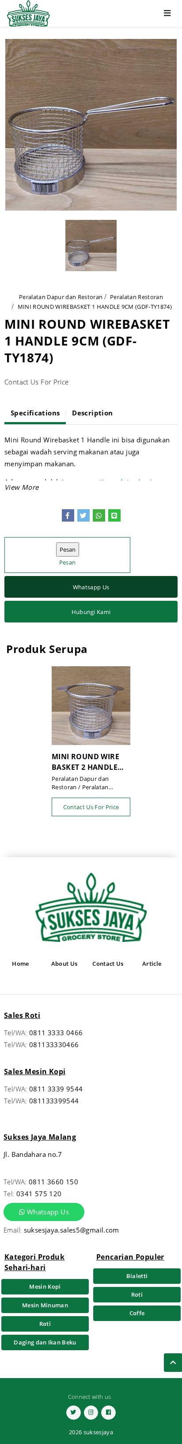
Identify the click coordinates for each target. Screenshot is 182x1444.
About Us (64, 964)
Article (151, 964)
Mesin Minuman (45, 1305)
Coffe (137, 1313)
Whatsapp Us (91, 587)
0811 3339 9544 (56, 1088)
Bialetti (137, 1276)
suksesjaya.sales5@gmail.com (71, 1229)
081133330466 (54, 1044)
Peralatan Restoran (136, 297)
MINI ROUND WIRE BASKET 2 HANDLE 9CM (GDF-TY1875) (85, 762)
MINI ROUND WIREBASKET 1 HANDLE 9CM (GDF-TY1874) (95, 307)
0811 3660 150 (53, 1181)
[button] (21, 487)
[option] (91, 125)
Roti (45, 1324)
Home (20, 964)
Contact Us (107, 964)
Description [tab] (92, 412)
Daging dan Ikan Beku (45, 1342)
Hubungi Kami (91, 612)
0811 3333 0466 (56, 1032)
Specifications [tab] (35, 412)
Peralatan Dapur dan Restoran (60, 297)
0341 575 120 (39, 1193)
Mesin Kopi (45, 1286)
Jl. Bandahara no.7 (33, 1154)
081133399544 (54, 1100)
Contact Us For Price (91, 807)
